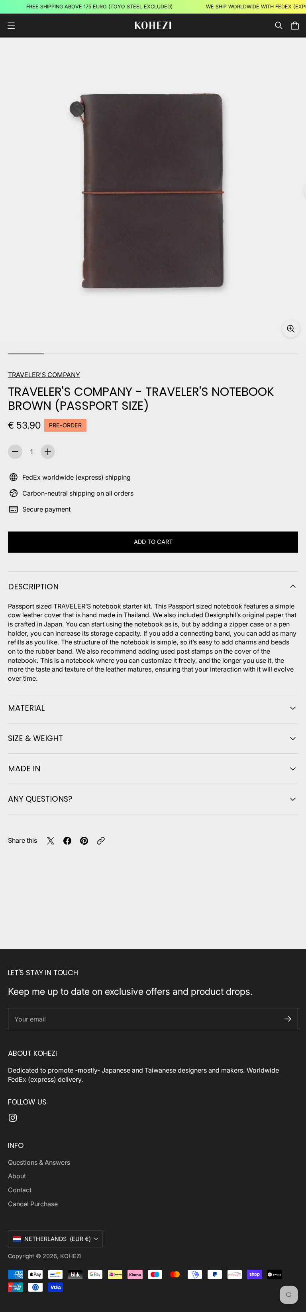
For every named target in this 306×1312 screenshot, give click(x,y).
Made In (24, 768)
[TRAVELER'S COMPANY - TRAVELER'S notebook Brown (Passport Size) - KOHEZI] (153, 191)
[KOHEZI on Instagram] (13, 1117)
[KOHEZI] (153, 25)
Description (33, 586)
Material (26, 707)
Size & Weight (35, 738)
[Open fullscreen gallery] (291, 329)
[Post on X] (50, 841)
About (17, 1176)
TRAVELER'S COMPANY (44, 375)
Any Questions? (40, 798)
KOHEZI (71, 1256)
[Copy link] (101, 841)
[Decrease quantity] (15, 452)
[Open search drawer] (279, 26)
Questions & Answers (39, 1162)
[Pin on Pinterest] (84, 841)
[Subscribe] (287, 1018)
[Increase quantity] (48, 452)
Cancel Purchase (33, 1204)
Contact (19, 1190)
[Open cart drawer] (295, 26)
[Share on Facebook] (67, 841)
